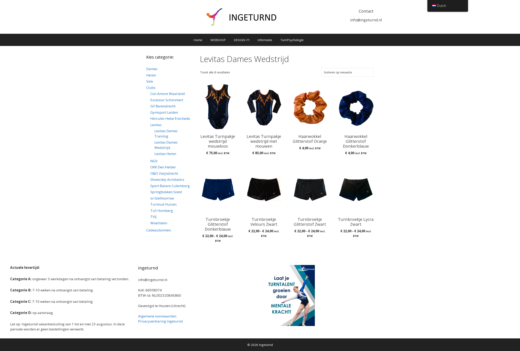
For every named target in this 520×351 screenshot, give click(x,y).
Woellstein (158, 223)
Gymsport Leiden (164, 112)
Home (198, 40)
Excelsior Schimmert (166, 100)
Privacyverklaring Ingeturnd (160, 321)
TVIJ (153, 216)
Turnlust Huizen (163, 204)
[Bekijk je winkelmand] (313, 40)
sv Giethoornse (162, 198)
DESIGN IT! (241, 40)
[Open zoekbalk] (324, 40)
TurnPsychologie (292, 40)
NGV (153, 161)
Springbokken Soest (166, 192)
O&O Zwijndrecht (164, 173)
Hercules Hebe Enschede (170, 118)
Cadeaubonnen (158, 230)
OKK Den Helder (163, 167)
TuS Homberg (161, 210)
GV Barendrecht (163, 106)
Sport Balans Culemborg (170, 185)
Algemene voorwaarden (157, 316)
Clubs (150, 87)
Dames (151, 68)
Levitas (155, 124)
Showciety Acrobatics (167, 179)
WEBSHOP (218, 40)
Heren (151, 75)
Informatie (265, 40)
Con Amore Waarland (167, 93)
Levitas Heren (165, 153)
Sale (149, 81)
